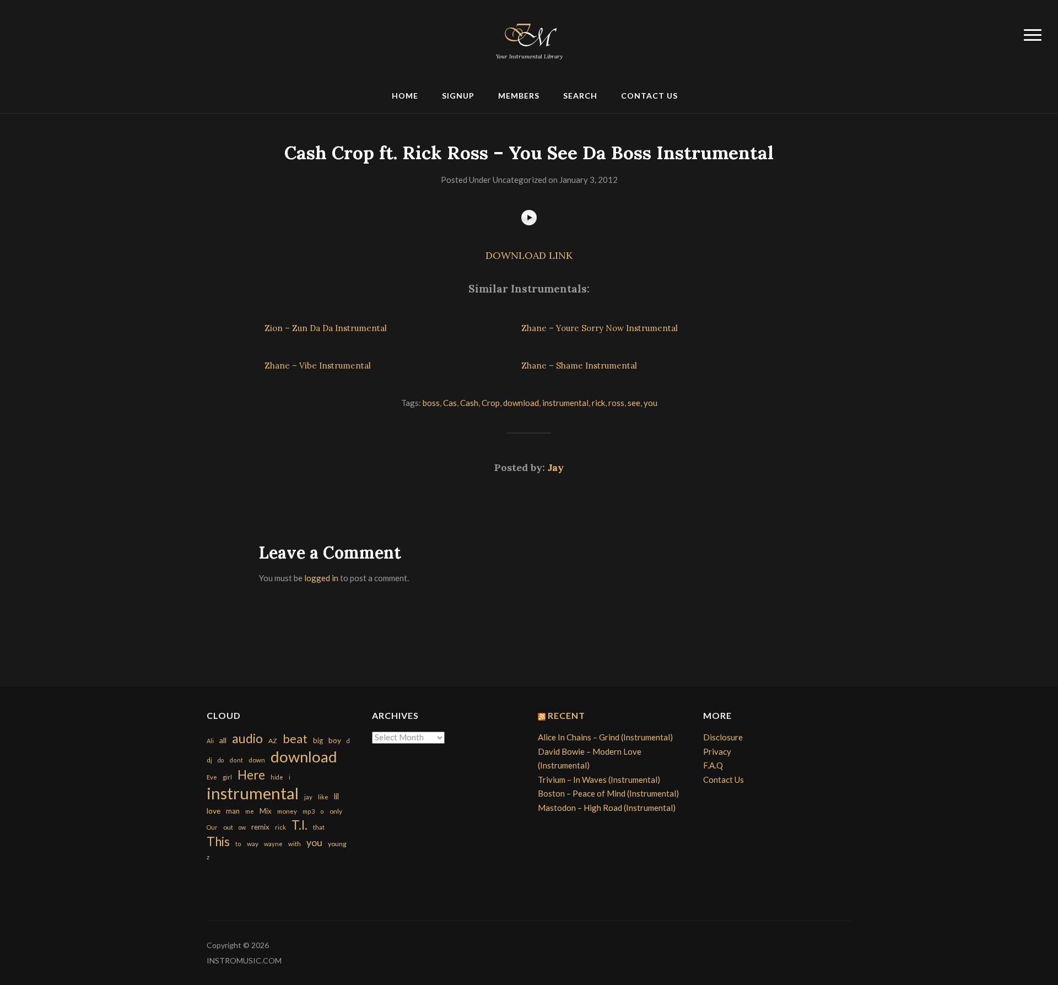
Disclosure (723, 737)
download (521, 403)
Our (212, 827)
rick (598, 403)
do (221, 760)
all (222, 740)
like (323, 796)
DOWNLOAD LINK (529, 255)
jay (308, 796)
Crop (491, 403)
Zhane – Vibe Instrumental (317, 365)
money (287, 811)
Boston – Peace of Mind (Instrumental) (608, 793)
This (218, 841)
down (257, 760)
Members (518, 95)
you (650, 403)
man (233, 811)
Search (580, 95)
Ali (210, 740)
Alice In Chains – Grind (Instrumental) (605, 737)
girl (227, 777)
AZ (272, 741)
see (634, 403)
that (319, 827)
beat (295, 739)
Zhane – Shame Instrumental (579, 365)
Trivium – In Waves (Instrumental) (599, 779)
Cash (469, 403)
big (318, 740)
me (249, 811)
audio (247, 738)
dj (209, 760)
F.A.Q (713, 765)
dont (236, 760)
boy (334, 740)
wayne (273, 843)
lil (336, 796)
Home (405, 95)
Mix (266, 811)
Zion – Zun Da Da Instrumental (325, 328)
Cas (450, 403)
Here (251, 774)
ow (242, 827)
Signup (458, 95)
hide (277, 777)
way (252, 844)
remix (260, 826)
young (337, 844)
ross (616, 403)
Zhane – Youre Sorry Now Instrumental (599, 328)
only (336, 811)
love (213, 810)
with (294, 843)
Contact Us (649, 95)
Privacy (717, 751)
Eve (212, 777)
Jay (556, 467)
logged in (321, 578)
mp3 (309, 811)
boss (431, 403)
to (238, 843)
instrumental (565, 403)
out (228, 827)
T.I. (299, 825)
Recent (566, 715)
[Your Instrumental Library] (529, 33)
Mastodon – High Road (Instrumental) (607, 808)
